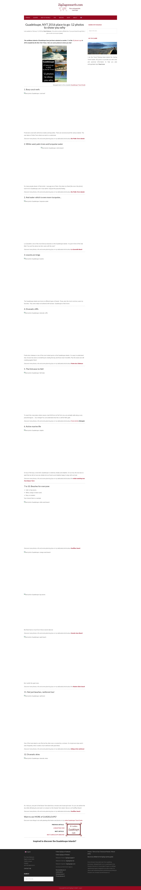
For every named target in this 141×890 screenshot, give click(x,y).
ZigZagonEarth (70, 7)
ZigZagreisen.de (70, 860)
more (61, 33)
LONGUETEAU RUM (58, 828)
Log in (80, 888)
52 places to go (77, 40)
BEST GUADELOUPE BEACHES (55, 835)
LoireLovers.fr (59, 872)
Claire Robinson (47, 31)
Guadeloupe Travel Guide (78, 85)
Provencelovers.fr (60, 876)
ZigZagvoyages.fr (69, 857)
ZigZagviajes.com (70, 864)
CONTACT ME (27, 868)
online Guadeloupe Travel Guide (73, 820)
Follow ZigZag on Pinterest (63, 854)
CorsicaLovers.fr (60, 874)
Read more (102, 64)
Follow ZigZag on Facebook (63, 851)
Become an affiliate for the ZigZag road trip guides (100, 856)
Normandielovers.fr (61, 870)
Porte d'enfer (74, 421)
